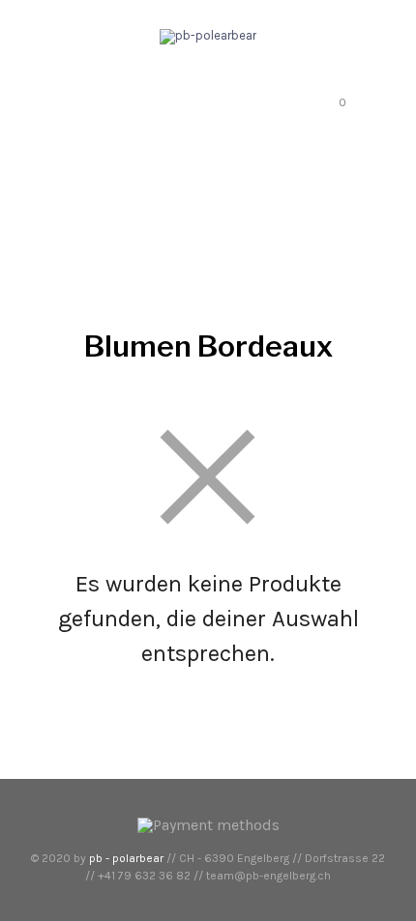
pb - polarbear (126, 858)
